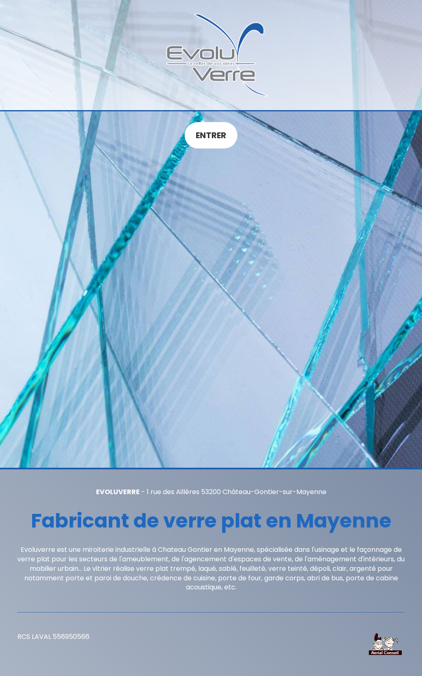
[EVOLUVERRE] (210, 55)
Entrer (211, 135)
